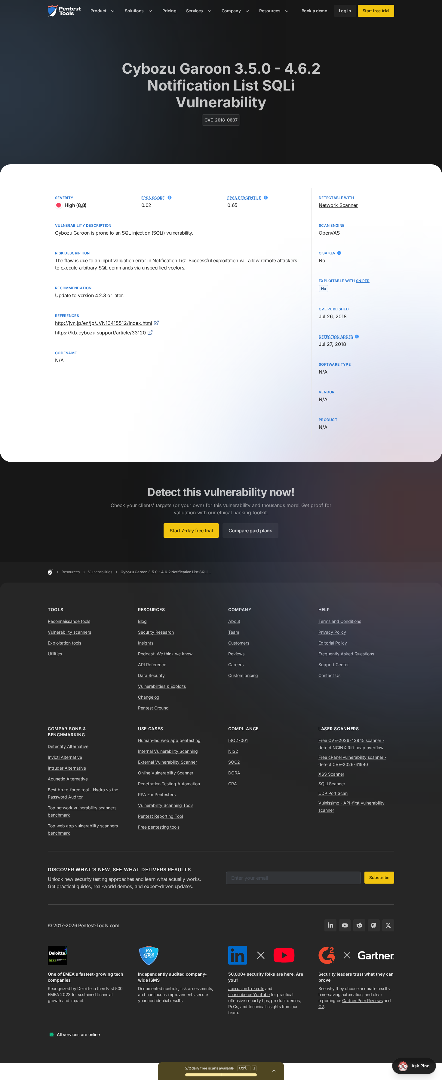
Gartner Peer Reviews (362, 1000)
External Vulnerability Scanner (167, 762)
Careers (236, 664)
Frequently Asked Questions (346, 653)
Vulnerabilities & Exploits (162, 686)
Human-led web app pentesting (169, 740)
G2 (321, 1006)
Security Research (156, 632)
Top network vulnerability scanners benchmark (82, 811)
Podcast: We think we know (165, 653)
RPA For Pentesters (157, 794)
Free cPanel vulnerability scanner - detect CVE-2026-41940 (352, 761)
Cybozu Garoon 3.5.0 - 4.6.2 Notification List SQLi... (166, 572)
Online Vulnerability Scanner (165, 772)
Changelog (148, 697)
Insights (145, 642)
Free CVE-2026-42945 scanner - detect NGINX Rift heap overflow (351, 744)
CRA (232, 783)
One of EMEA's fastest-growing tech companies (85, 977)
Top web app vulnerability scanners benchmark (83, 829)
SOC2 (234, 762)
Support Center (333, 664)
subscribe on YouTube (249, 994)
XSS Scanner (331, 774)
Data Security (151, 675)
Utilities (55, 653)
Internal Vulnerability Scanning (168, 751)
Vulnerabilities (100, 572)
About (234, 621)
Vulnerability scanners (69, 632)
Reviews (236, 653)
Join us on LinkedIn (246, 988)
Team (233, 632)
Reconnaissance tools (69, 621)
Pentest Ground (153, 707)
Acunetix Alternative (68, 778)
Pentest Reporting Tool (160, 816)
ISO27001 (238, 740)
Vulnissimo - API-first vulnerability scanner (351, 806)
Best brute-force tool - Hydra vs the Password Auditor (83, 793)
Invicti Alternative (65, 757)
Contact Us (329, 675)
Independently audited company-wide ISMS (172, 977)
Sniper (363, 280)
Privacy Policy (332, 632)
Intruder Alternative (67, 768)
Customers (238, 642)
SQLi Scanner (331, 783)
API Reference (152, 664)
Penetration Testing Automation (169, 783)
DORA (234, 772)
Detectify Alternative (68, 746)
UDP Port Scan (333, 793)
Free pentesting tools (159, 826)
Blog (142, 621)
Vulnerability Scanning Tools (165, 805)
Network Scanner (338, 205)
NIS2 (233, 751)
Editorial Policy (332, 642)
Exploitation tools (64, 642)
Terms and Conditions (339, 621)
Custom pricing (243, 675)
